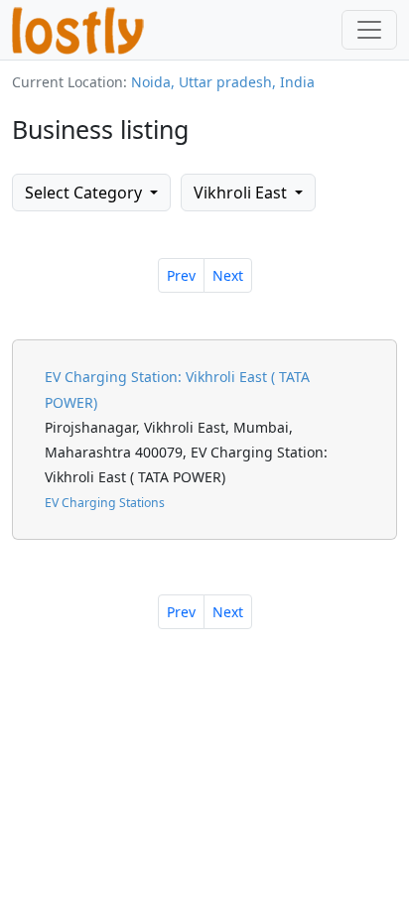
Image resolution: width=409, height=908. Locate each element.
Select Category (85, 192)
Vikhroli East (242, 192)
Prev (181, 275)
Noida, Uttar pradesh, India (223, 81)
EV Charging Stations (105, 502)
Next (227, 275)
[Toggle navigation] (369, 30)
